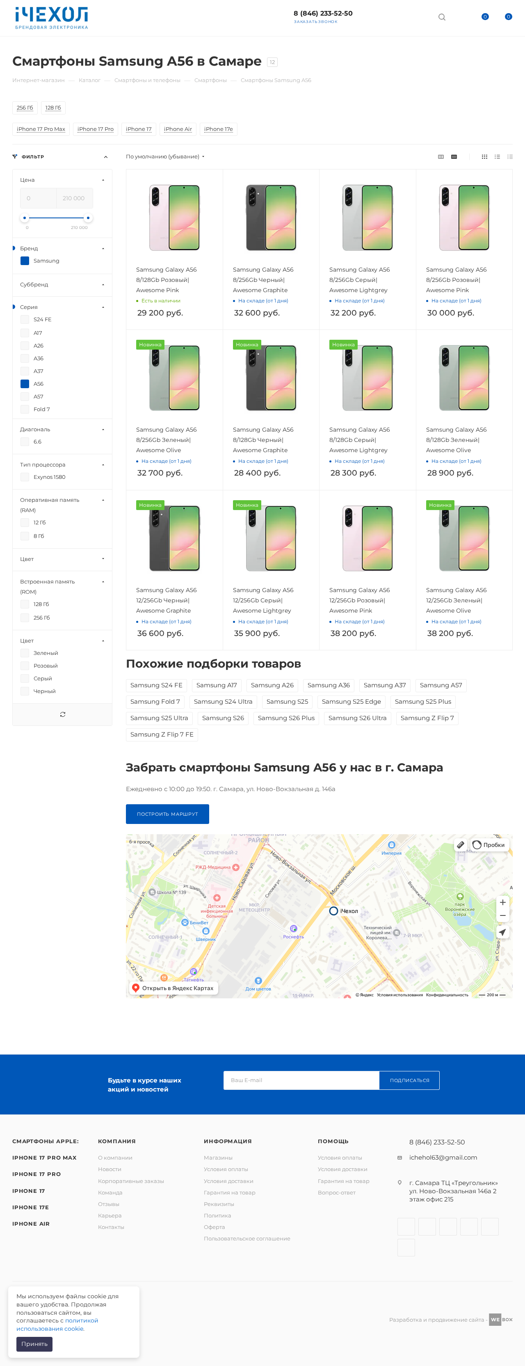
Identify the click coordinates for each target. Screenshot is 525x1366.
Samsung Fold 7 (155, 701)
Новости (109, 1169)
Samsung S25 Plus (423, 701)
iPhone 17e (30, 1207)
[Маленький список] (441, 156)
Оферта (214, 1227)
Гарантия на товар (230, 1192)
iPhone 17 (28, 1191)
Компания (117, 1141)
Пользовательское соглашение (247, 1238)
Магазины (218, 1157)
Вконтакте (406, 1227)
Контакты (111, 1227)
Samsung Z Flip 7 (427, 718)
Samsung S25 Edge (351, 701)
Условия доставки (228, 1181)
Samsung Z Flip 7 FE (162, 734)
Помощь (333, 1141)
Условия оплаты (226, 1169)
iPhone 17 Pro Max (44, 1157)
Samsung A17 (216, 685)
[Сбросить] (62, 714)
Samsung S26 (223, 718)
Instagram (427, 1227)
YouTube (469, 1227)
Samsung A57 (441, 685)
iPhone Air (31, 1223)
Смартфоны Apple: (45, 1141)
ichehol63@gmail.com (443, 1157)
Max (374, 16)
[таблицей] (510, 156)
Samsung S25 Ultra (159, 718)
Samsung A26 (272, 685)
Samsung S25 (287, 701)
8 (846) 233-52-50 (323, 13)
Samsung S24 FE (156, 685)
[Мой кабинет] (457, 18)
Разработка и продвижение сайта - (439, 1319)
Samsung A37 (385, 685)
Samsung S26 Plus (286, 718)
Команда (110, 1192)
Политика (217, 1215)
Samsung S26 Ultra (358, 718)
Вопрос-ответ (337, 1192)
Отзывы (108, 1204)
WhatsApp (417, 16)
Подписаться (410, 1080)
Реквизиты (219, 1204)
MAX (406, 1247)
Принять (34, 1344)
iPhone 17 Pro (36, 1174)
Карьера (110, 1215)
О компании (115, 1157)
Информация (228, 1141)
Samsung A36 (329, 685)
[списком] (497, 156)
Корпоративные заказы (131, 1181)
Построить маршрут (167, 814)
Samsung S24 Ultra (223, 701)
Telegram (395, 16)
